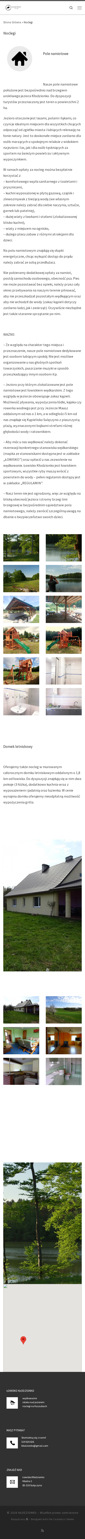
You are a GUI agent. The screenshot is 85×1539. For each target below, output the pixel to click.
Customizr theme (63, 1519)
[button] (23, 1340)
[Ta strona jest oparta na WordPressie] (27, 1519)
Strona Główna (12, 22)
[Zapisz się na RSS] (42, 1531)
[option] (42, 905)
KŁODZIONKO (27, 1513)
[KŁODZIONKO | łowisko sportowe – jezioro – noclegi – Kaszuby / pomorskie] (13, 7)
